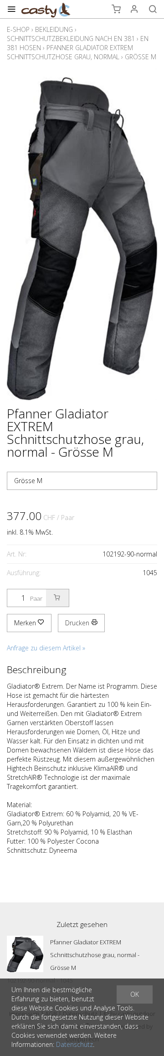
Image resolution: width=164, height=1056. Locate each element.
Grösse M (140, 56)
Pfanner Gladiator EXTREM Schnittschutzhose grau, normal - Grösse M (94, 955)
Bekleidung (54, 29)
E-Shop (18, 29)
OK (134, 994)
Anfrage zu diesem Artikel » (46, 648)
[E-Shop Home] (46, 9)
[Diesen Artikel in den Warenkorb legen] (57, 598)
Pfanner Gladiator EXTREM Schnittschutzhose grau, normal (70, 52)
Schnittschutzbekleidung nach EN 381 (71, 38)
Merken (26, 622)
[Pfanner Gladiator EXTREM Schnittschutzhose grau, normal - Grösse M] (25, 954)
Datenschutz (74, 1044)
